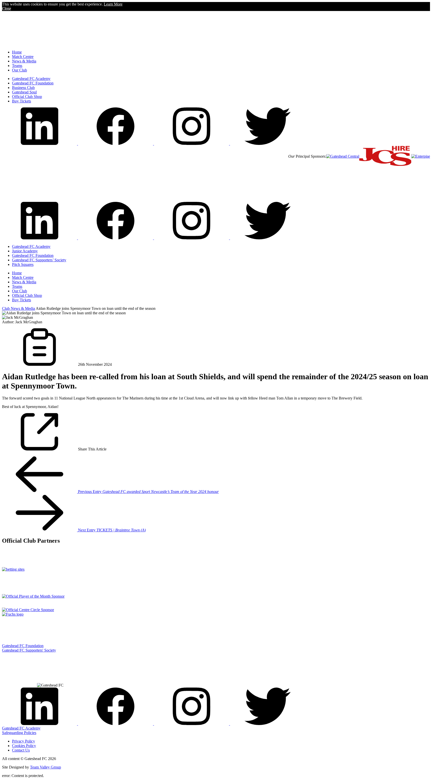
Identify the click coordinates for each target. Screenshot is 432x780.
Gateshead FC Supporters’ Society (39, 260)
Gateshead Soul (24, 92)
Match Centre (23, 56)
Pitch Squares (23, 264)
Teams (17, 65)
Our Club (19, 70)
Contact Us (21, 750)
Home (17, 52)
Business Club (23, 87)
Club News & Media (18, 308)
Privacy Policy (23, 741)
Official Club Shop (27, 96)
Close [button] (6, 8)
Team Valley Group (45, 767)
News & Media (24, 61)
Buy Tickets (21, 101)
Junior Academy (25, 251)
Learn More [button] (113, 4)
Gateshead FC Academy (31, 78)
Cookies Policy (24, 746)
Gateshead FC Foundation (33, 83)
